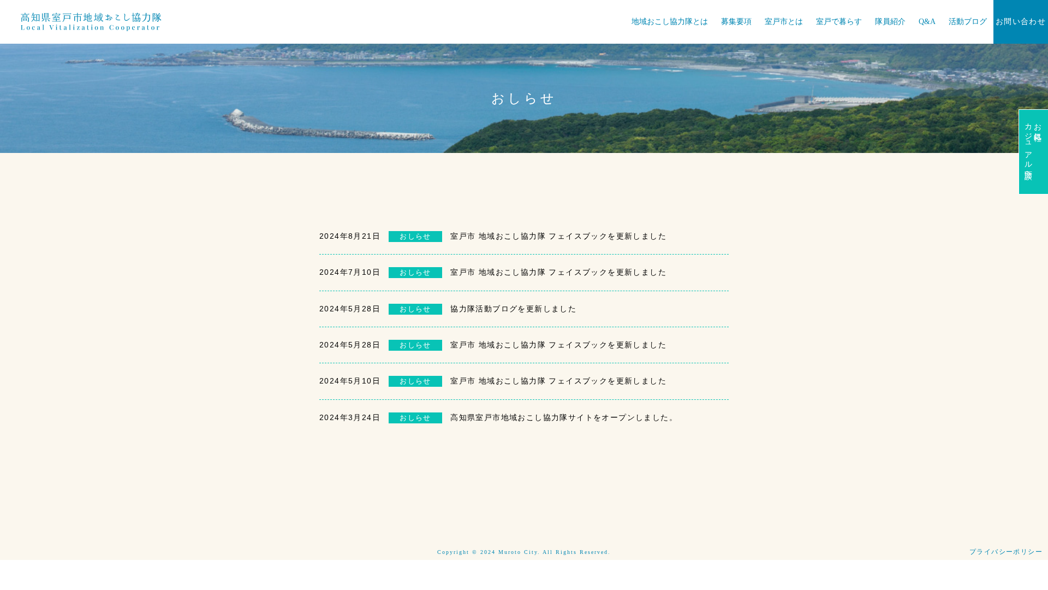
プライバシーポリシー (1006, 552)
